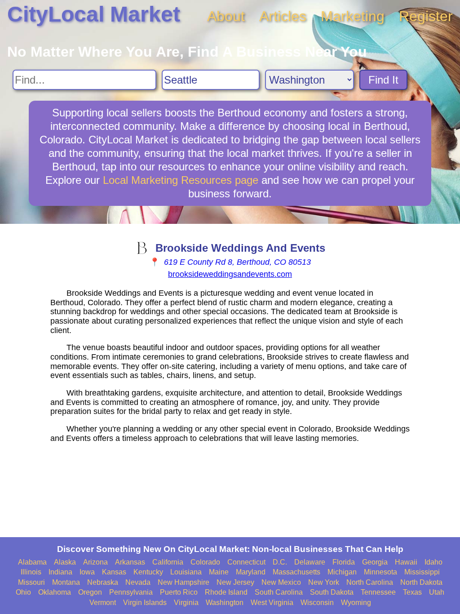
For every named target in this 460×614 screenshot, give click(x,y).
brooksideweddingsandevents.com (230, 274)
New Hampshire (183, 582)
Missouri (31, 582)
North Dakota (421, 582)
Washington (224, 602)
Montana (66, 582)
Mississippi (422, 572)
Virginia (186, 602)
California (167, 562)
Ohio (23, 592)
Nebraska (102, 582)
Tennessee (378, 592)
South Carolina (279, 592)
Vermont (102, 602)
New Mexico (281, 582)
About (226, 16)
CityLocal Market (93, 14)
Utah (436, 592)
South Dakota (332, 592)
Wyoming (356, 602)
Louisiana (186, 572)
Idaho (433, 562)
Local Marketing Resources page (180, 180)
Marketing (353, 16)
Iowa (87, 572)
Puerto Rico (179, 592)
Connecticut (246, 562)
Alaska (65, 562)
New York (323, 582)
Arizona (95, 562)
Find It (383, 80)
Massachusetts (296, 572)
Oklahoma (54, 592)
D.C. (280, 562)
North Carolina (369, 582)
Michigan (342, 572)
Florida (343, 562)
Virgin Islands (145, 602)
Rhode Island (226, 592)
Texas (412, 592)
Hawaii (406, 562)
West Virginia (272, 602)
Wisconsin (317, 602)
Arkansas (130, 562)
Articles (282, 16)
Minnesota (380, 572)
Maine (219, 572)
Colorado (205, 562)
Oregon (90, 592)
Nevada (137, 582)
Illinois (31, 572)
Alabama (32, 562)
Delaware (309, 562)
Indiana (60, 572)
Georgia (375, 562)
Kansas (114, 572)
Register (426, 16)
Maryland (250, 572)
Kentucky (148, 572)
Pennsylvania (131, 592)
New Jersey (235, 582)
